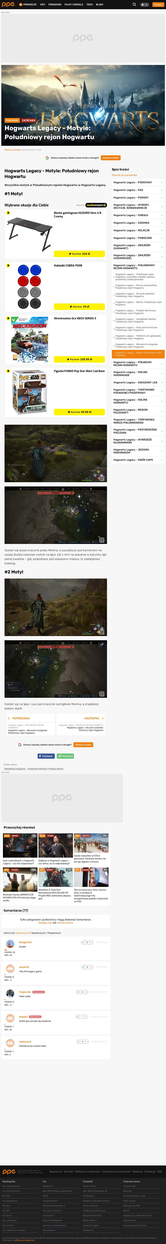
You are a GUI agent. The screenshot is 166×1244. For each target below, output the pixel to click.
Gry (42, 4)
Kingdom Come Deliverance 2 (96, 1201)
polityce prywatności (25, 1240)
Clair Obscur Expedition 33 (95, 1191)
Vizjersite (25, 992)
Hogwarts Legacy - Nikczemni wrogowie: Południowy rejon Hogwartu (136, 345)
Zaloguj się (44, 922)
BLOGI (99, 4)
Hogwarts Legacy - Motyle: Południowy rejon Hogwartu (138, 354)
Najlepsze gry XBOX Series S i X (137, 1215)
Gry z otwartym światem (13, 1230)
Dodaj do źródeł (111, 158)
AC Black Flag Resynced (94, 1211)
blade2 (23, 1016)
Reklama (138, 1171)
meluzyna (25, 1041)
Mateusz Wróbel (12, 150)
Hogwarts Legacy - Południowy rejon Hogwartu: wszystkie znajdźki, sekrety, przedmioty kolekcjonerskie (135, 277)
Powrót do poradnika (124, 175)
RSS (159, 1171)
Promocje (29, 4)
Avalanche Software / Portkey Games (45, 769)
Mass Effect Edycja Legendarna (57, 1191)
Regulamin (55, 1171)
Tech (89, 4)
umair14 (24, 967)
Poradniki (54, 4)
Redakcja (149, 1171)
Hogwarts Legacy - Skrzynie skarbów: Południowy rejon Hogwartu (135, 295)
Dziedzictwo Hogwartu (15, 769)
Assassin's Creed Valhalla (54, 1225)
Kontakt (68, 1171)
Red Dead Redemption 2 (54, 1206)
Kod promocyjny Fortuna (134, 1225)
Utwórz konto (65, 922)
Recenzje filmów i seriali (134, 1196)
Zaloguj (158, 4)
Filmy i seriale (74, 4)
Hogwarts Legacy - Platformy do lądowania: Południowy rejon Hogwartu (138, 337)
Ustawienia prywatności (116, 1171)
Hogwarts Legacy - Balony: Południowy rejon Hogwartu (138, 303)
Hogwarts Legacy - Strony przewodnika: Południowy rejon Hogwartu (136, 286)
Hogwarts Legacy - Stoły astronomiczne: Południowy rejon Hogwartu (136, 328)
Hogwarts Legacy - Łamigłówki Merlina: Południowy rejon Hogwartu (135, 320)
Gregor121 (25, 942)
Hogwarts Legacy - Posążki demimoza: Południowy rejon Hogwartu (135, 311)
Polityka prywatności (87, 1171)
